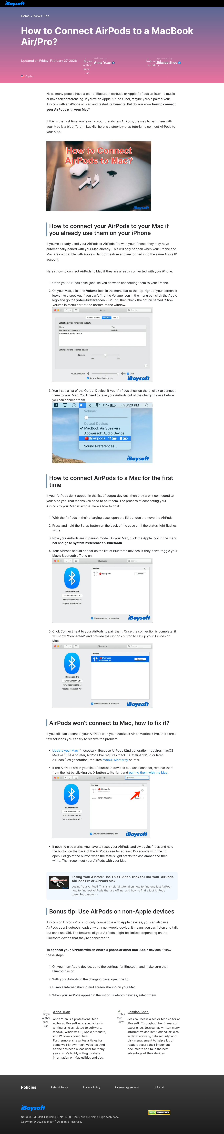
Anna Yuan (102, 63)
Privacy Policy (91, 1087)
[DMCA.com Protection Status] (159, 1109)
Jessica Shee (166, 63)
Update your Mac (65, 750)
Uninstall (159, 1087)
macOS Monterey (115, 760)
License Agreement (127, 1087)
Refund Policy (59, 1087)
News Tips (41, 16)
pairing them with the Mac (148, 772)
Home (25, 16)
